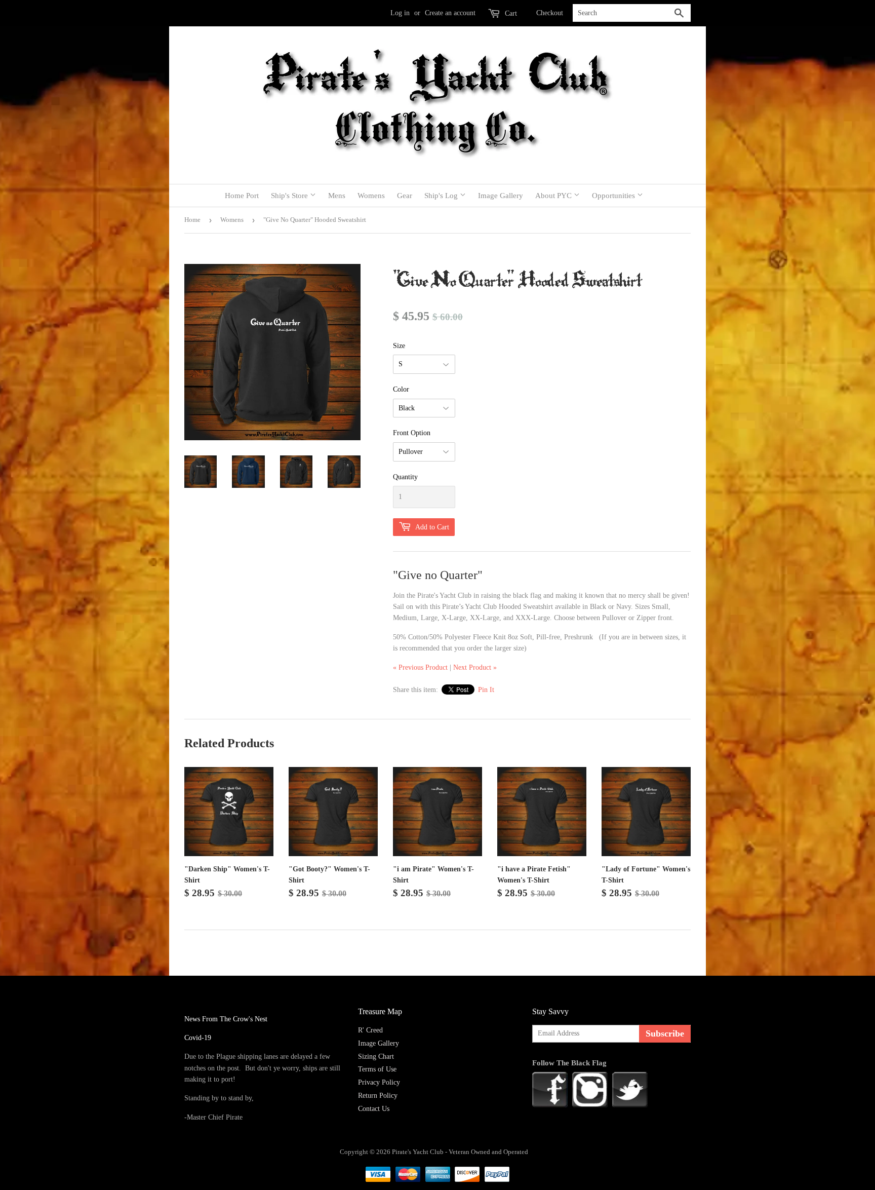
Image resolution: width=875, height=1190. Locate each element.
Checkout (549, 13)
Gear (404, 195)
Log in (400, 13)
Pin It (486, 690)
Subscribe (665, 1033)
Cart (510, 13)
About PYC (554, 195)
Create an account (450, 13)
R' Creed (370, 1030)
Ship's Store (290, 195)
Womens (371, 195)
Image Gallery (500, 195)
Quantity (405, 477)
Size (399, 346)
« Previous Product (420, 667)
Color (401, 389)
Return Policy (377, 1095)
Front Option (411, 433)
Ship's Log (442, 195)
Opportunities (614, 195)
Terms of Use (377, 1069)
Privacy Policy (379, 1082)
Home (192, 219)
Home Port (242, 195)
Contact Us (373, 1108)
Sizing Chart (376, 1056)
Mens (336, 195)
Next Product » (475, 667)
